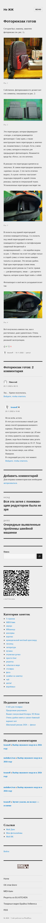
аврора (9, 625)
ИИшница (10, 629)
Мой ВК (9, 836)
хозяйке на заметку (14, 675)
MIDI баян (10, 622)
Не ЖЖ (9, 9)
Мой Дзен (10, 829)
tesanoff (10, 352)
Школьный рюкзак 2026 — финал (21, 724)
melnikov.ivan (9, 757)
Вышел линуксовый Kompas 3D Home (23, 714)
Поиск (6, 551)
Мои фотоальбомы (14, 833)
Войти (6, 851)
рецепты (10, 661)
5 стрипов (10, 618)
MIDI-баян (8, 891)
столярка (10, 668)
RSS (6, 909)
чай (7, 679)
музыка (9, 650)
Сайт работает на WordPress (21, 918)
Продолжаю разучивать (16, 710)
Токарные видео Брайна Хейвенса (20, 903)
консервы (10, 633)
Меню (38, 9)
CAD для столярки (14, 706)
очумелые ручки (13, 654)
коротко (9, 636)
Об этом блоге (10, 884)
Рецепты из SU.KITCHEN (15, 897)
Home (6, 878)
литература (11, 647)
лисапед (9, 643)
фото (8, 672)
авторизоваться (10, 483)
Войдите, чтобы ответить (15, 396)
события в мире (13, 665)
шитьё (28, 352)
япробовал (10, 686)
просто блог (11, 658)
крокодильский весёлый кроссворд (21, 640)
